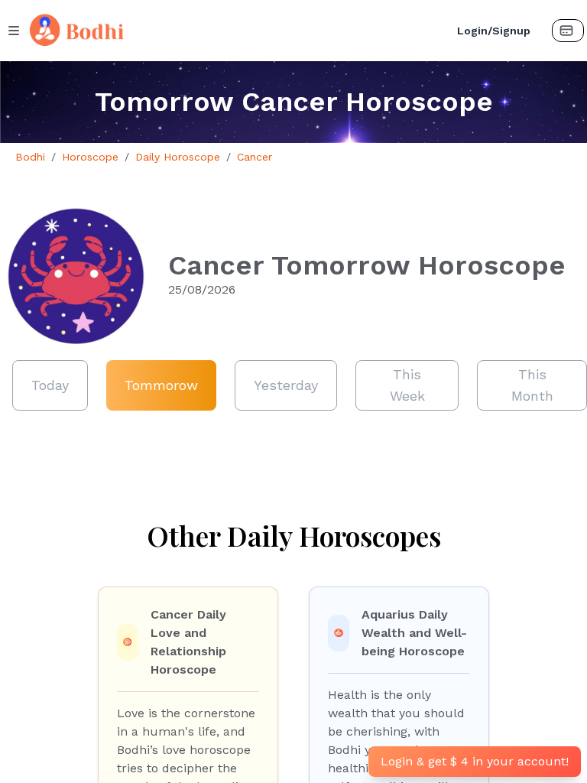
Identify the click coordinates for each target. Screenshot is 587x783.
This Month (532, 385)
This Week (407, 385)
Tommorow (161, 385)
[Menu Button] (14, 30)
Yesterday (286, 385)
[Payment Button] (568, 30)
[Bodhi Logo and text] (233, 30)
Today (50, 385)
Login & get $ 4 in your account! (475, 761)
